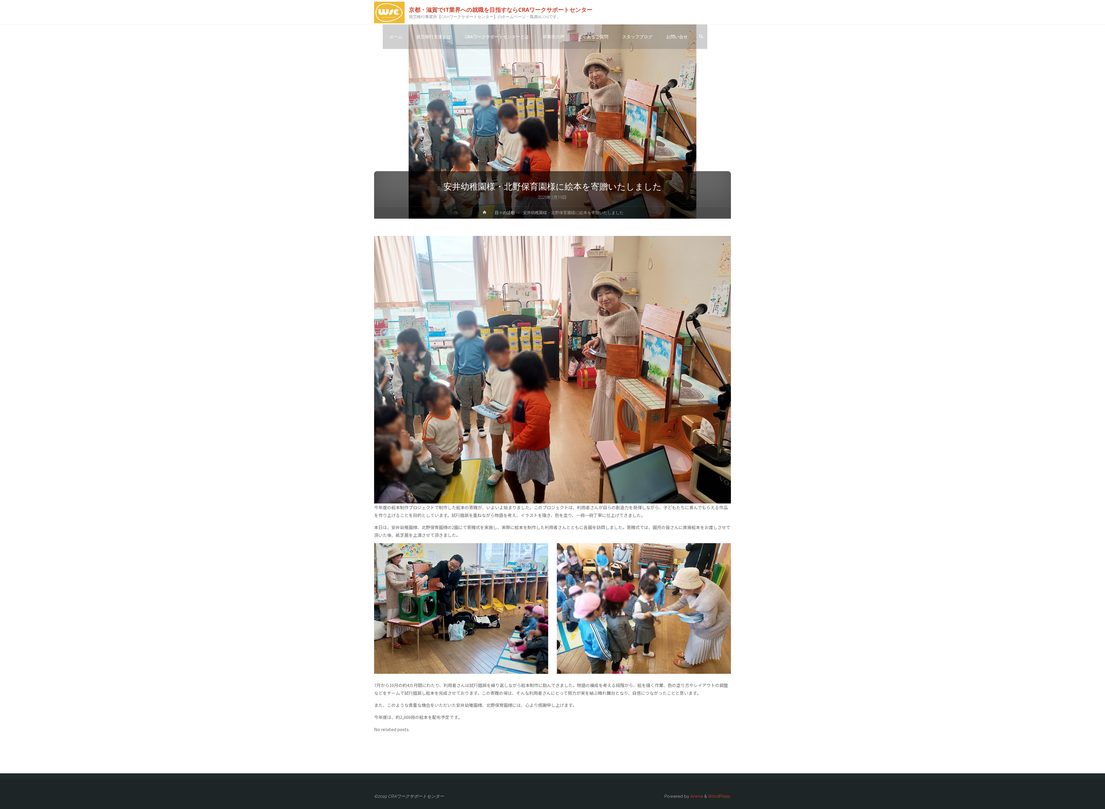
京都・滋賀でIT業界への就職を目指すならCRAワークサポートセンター (500, 9)
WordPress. (719, 796)
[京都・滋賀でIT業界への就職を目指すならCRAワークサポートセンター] (389, 12)
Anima (696, 796)
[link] (701, 36)
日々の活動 (505, 212)
